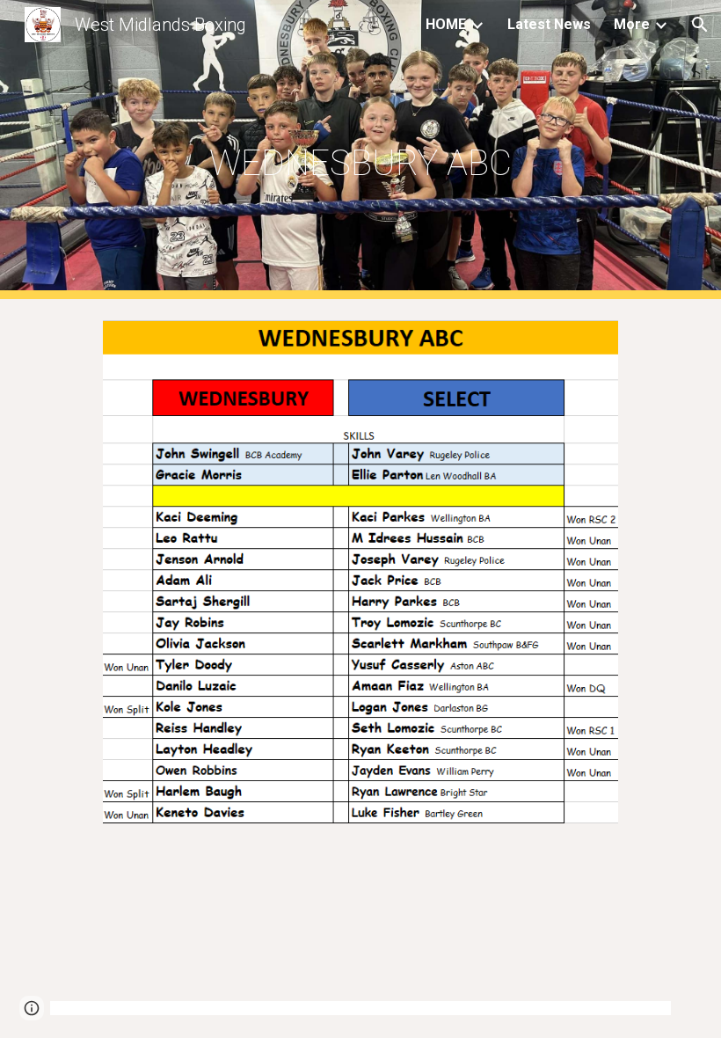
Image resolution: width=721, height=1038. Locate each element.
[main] (361, 150)
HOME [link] (446, 24)
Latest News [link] (549, 24)
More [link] (632, 24)
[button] (700, 25)
